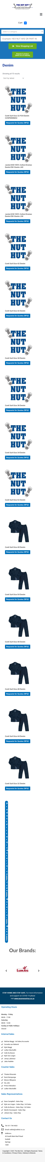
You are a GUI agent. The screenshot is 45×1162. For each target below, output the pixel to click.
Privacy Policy (17, 1153)
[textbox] (21, 31)
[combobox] (22, 32)
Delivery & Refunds (29, 1153)
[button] (41, 14)
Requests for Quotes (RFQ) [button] (17, 123)
